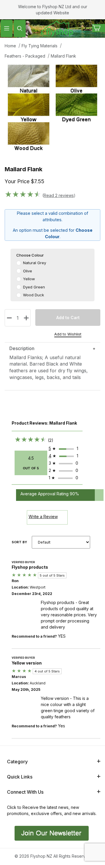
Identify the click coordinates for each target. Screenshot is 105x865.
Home (10, 45)
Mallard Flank (63, 55)
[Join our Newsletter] (51, 833)
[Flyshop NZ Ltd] (56, 27)
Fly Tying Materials (39, 45)
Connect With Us (25, 792)
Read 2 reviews (59, 195)
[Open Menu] (7, 28)
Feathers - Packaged (25, 55)
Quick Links (19, 777)
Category (17, 761)
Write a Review (43, 516)
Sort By (19, 542)
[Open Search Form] (20, 28)
